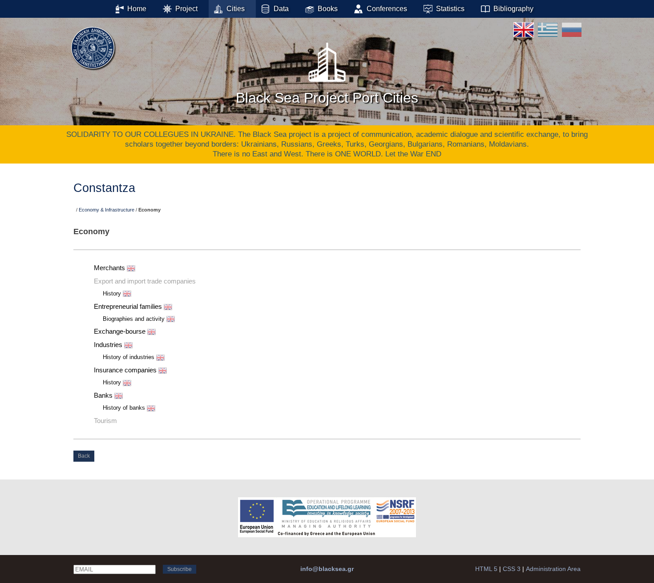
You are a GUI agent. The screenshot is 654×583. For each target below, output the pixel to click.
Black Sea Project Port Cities (327, 98)
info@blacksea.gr (327, 568)
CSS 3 (512, 568)
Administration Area (553, 568)
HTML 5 (486, 568)
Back (84, 456)
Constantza (104, 188)
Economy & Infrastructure (106, 209)
